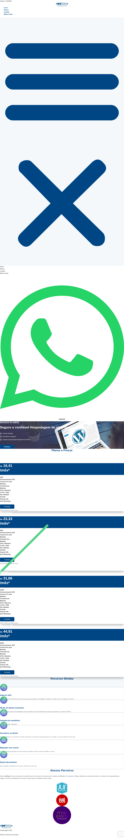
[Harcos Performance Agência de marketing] (62, 800)
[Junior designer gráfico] (62, 788)
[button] (62, 142)
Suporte (62, 419)
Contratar (7, 506)
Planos (6, 10)
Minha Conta (8, 14)
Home (6, 7)
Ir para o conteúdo (6, 1)
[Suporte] (62, 416)
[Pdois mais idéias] (62, 815)
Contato (6, 12)
